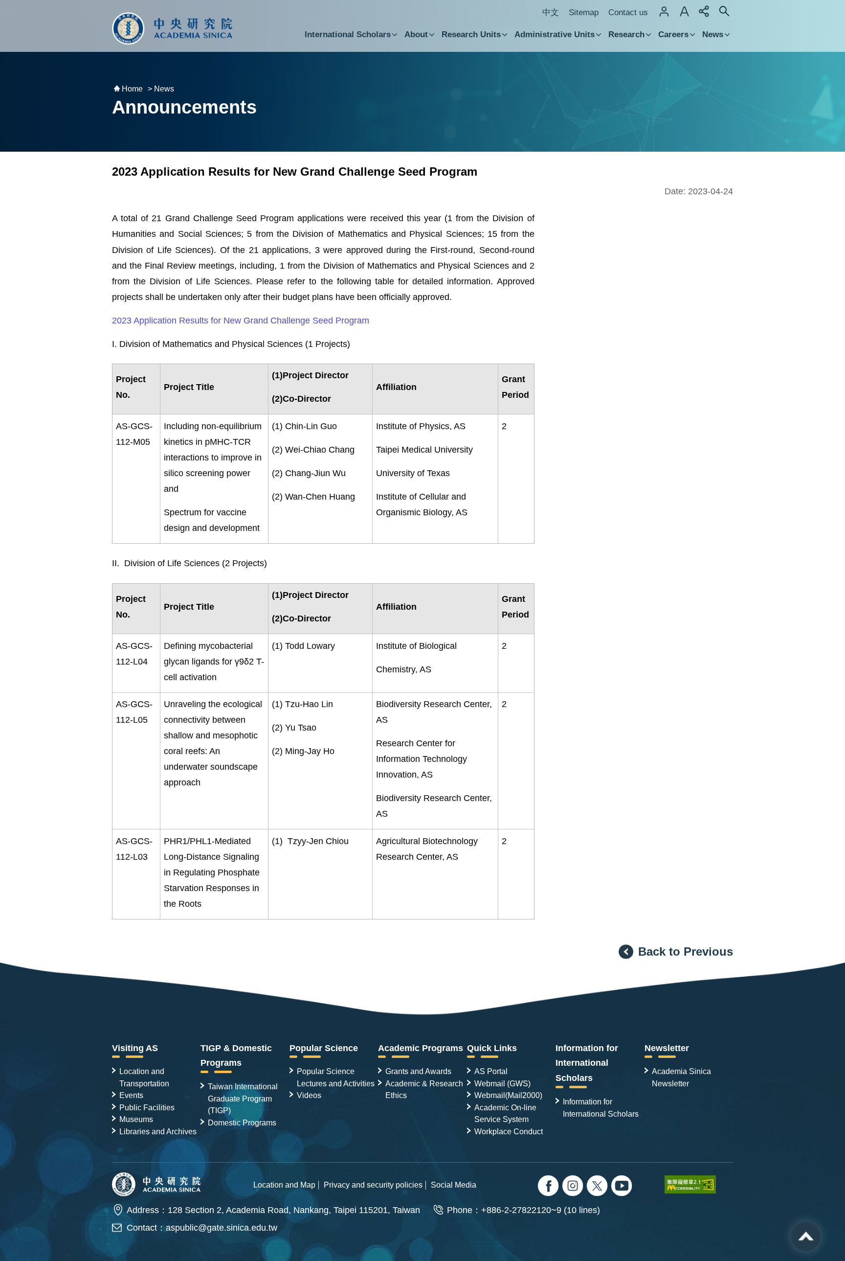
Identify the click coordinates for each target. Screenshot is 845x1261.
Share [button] (704, 11)
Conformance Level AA (699, 1184)
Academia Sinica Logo (172, 28)
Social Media (453, 1184)
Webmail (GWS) (502, 1083)
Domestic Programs (242, 1122)
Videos (309, 1095)
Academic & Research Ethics (424, 1089)
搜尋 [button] (724, 11)
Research (626, 34)
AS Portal (491, 1071)
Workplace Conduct (508, 1131)
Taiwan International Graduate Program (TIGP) (243, 1098)
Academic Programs (420, 1048)
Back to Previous (685, 951)
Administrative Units (554, 34)
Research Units (471, 34)
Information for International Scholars (587, 1063)
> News (161, 89)
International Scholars (348, 34)
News (712, 34)
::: (3, 1024)
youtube (622, 1186)
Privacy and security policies (373, 1184)
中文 (550, 12)
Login (664, 11)
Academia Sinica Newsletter (681, 1077)
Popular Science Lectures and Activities (336, 1077)
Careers (673, 34)
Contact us (628, 12)
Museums (136, 1119)
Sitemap (584, 12)
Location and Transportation (144, 1077)
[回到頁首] (806, 1236)
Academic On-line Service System (505, 1113)
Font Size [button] (684, 11)
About (416, 34)
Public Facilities (147, 1107)
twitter (573, 1186)
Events (131, 1095)
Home (132, 89)
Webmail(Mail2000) (508, 1095)
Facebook (549, 1186)
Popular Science (323, 1048)
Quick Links (492, 1048)
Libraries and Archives (158, 1131)
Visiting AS (135, 1048)
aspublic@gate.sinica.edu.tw (221, 1228)
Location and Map (284, 1184)
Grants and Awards (418, 1071)
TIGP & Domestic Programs (236, 1055)
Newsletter (667, 1048)
